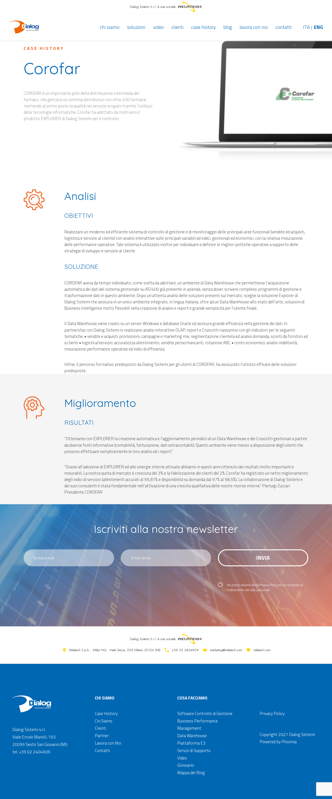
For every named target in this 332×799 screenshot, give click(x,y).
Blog (227, 27)
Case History (203, 27)
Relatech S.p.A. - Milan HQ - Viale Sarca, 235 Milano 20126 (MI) (114, 650)
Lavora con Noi (254, 27)
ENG (318, 27)
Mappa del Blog (191, 772)
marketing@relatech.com (226, 650)
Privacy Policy (268, 585)
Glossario (185, 765)
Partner (102, 735)
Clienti (177, 27)
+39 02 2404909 (185, 650)
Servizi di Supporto (193, 750)
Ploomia (289, 742)
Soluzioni (136, 27)
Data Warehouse (192, 735)
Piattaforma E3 (191, 743)
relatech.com (261, 650)
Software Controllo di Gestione (204, 713)
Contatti (284, 27)
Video (158, 27)
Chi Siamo (109, 27)
